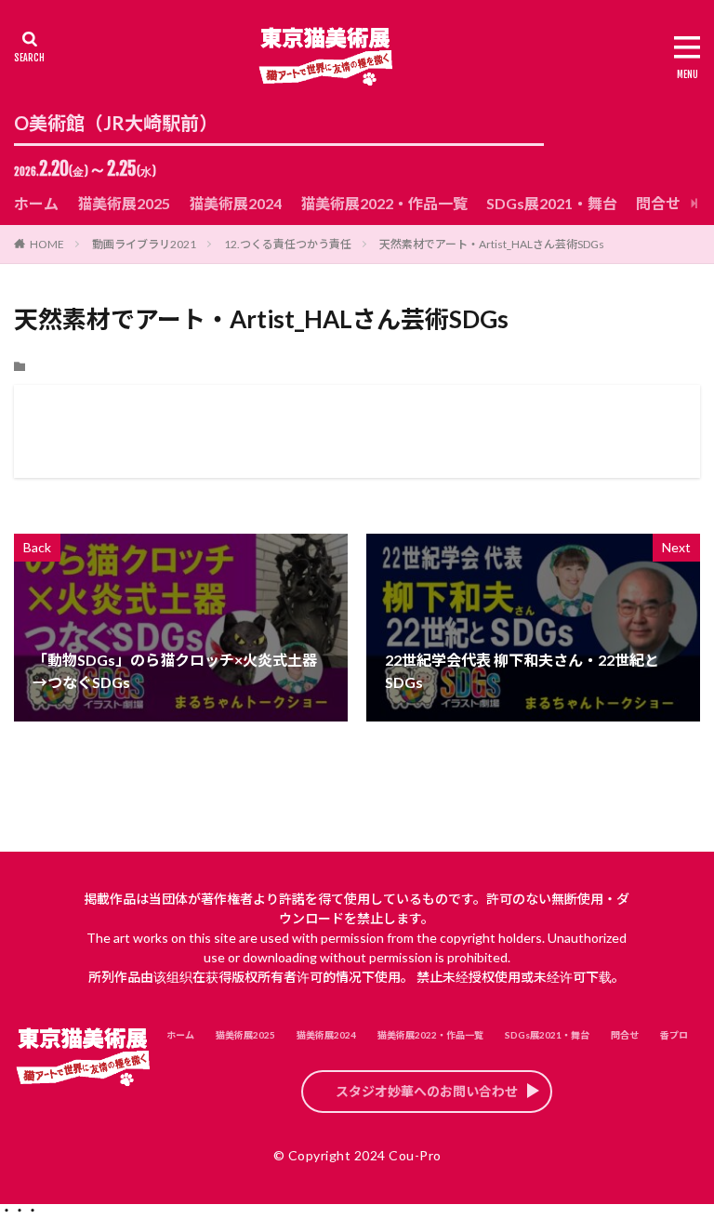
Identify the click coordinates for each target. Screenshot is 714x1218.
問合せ (658, 203)
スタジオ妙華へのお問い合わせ (427, 1091)
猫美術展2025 (123, 203)
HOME (47, 244)
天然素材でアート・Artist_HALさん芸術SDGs (491, 244)
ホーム (36, 203)
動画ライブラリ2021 (144, 244)
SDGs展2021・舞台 (551, 203)
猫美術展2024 (235, 203)
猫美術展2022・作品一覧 (384, 203)
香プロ (674, 1034)
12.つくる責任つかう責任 (287, 244)
